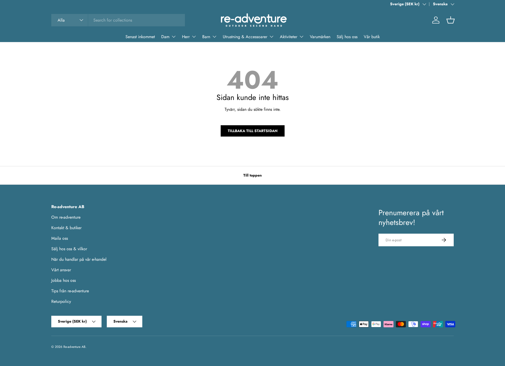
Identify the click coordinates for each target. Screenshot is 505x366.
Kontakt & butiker (66, 228)
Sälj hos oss (347, 37)
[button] (450, 20)
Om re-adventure (65, 217)
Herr (186, 37)
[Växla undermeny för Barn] (214, 36)
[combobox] (118, 20)
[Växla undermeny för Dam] (173, 36)
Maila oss (59, 238)
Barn (206, 37)
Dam (165, 37)
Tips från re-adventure (70, 291)
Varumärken (320, 37)
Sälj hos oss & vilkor (69, 249)
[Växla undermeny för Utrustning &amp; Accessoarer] (271, 36)
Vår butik (372, 37)
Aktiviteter (288, 37)
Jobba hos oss (63, 280)
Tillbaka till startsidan (252, 130)
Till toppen (252, 175)
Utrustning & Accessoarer (245, 37)
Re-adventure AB (74, 346)
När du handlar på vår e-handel (79, 259)
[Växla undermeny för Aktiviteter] (301, 36)
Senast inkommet (140, 37)
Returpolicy (61, 301)
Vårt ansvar (61, 270)
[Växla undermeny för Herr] (194, 36)
